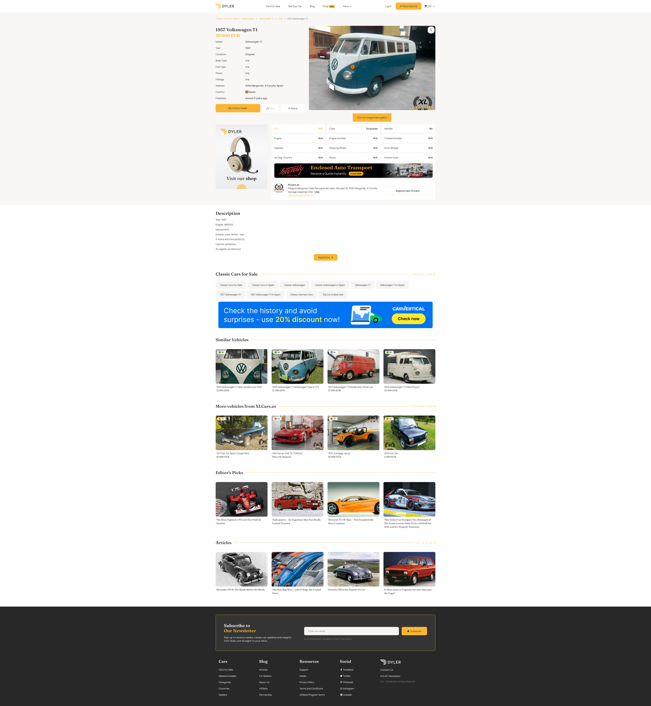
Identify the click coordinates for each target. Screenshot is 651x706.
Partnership (265, 694)
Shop (328, 6)
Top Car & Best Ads (333, 294)
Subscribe (416, 631)
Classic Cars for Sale (227, 18)
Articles (263, 669)
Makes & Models (227, 675)
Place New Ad (409, 6)
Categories (225, 682)
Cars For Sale (273, 6)
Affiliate (263, 688)
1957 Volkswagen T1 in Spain (265, 294)
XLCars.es (293, 184)
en (429, 6)
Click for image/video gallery (372, 117)
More (346, 6)
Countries (224, 688)
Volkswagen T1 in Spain (392, 285)
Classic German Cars (301, 294)
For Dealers (265, 675)
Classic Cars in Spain (263, 285)
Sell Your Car (295, 6)
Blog (312, 6)
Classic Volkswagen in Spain (330, 285)
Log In (388, 6)
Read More (324, 257)
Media (303, 675)
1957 (280, 18)
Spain (252, 91)
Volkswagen (248, 18)
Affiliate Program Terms (312, 694)
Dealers (223, 694)
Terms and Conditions (311, 688)
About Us (264, 682)
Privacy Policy (307, 682)
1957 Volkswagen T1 (230, 294)
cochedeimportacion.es (301, 195)
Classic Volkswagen (294, 285)
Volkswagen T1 (266, 18)
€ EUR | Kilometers (390, 676)
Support (304, 669)
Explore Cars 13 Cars (407, 190)
